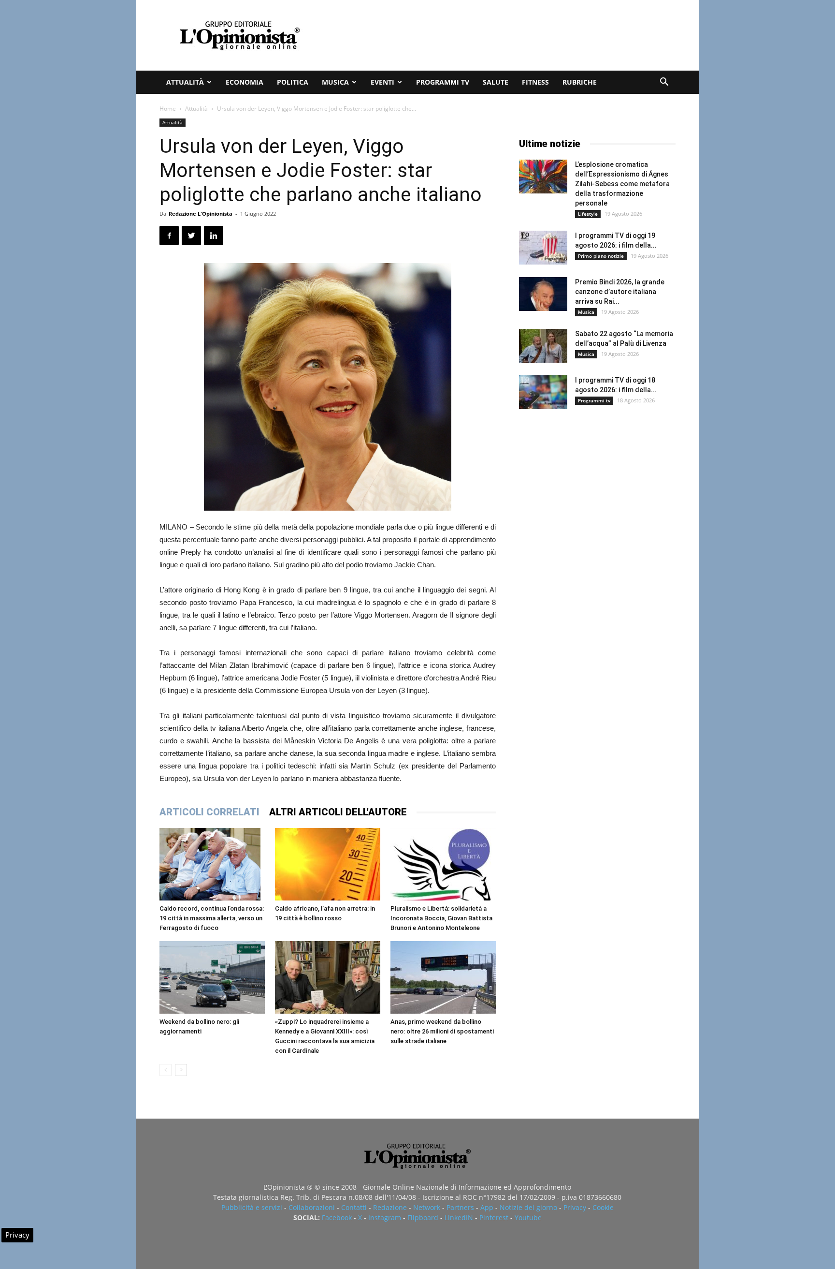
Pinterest (493, 1217)
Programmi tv (442, 82)
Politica (292, 82)
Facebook (337, 1217)
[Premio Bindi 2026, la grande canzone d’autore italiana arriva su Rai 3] (543, 294)
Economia (244, 82)
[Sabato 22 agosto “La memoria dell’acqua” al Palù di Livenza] (543, 346)
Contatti (354, 1207)
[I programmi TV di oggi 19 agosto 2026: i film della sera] (543, 248)
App (486, 1207)
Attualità (185, 82)
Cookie (603, 1207)
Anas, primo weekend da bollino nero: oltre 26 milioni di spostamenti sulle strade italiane (442, 1031)
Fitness (535, 82)
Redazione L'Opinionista (200, 213)
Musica (335, 82)
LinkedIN (459, 1217)
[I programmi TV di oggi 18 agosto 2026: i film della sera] (543, 392)
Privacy (574, 1207)
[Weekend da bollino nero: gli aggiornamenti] (212, 977)
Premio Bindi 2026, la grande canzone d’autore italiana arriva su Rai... (619, 291)
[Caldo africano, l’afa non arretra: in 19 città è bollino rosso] (327, 864)
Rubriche (579, 82)
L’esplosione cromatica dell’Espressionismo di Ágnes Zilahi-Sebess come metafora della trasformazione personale (622, 184)
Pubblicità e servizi (251, 1207)
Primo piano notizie (601, 255)
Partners (460, 1207)
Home (167, 108)
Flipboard (422, 1217)
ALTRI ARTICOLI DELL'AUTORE (338, 812)
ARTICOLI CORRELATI (209, 812)
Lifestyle (588, 213)
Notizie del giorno (528, 1207)
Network (426, 1207)
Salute (495, 82)
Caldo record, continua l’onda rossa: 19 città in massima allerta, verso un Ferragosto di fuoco (211, 918)
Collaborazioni (311, 1207)
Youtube (528, 1217)
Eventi (382, 82)
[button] (664, 83)
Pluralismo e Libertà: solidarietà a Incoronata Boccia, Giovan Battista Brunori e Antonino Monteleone (441, 918)
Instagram (384, 1217)
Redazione (390, 1207)
